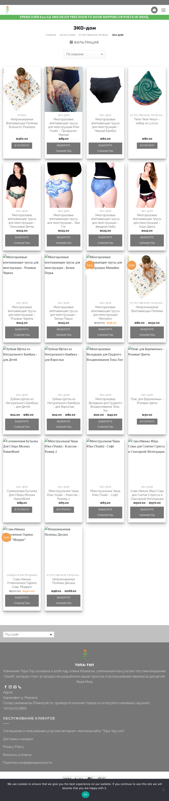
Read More (84, 682)
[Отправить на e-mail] (14, 687)
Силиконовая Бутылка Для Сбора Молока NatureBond (22, 494)
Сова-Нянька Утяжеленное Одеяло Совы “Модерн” (22, 583)
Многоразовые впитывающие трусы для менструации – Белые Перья (63, 312)
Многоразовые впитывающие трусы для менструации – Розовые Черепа (22, 312)
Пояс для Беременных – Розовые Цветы (147, 401)
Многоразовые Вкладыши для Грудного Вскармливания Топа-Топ (105, 404)
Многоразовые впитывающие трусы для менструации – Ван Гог (63, 220)
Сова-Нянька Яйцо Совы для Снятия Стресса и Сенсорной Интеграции (147, 494)
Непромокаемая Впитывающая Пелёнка (147, 309)
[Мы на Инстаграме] (10, 687)
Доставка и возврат (18, 739)
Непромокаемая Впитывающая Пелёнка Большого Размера (22, 123)
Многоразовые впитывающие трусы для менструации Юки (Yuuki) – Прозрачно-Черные (63, 126)
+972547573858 (14, 708)
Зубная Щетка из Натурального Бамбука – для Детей (22, 402)
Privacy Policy (13, 747)
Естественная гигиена (93, 35)
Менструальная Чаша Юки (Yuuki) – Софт (105, 493)
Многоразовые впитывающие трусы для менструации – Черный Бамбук (105, 124)
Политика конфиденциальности (27, 763)
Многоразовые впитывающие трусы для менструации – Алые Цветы (147, 220)
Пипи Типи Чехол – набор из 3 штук (147, 121)
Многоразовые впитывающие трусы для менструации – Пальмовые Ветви (22, 220)
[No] (163, 791)
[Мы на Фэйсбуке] (5, 687)
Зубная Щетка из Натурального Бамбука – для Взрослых (63, 402)
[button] (154, 10)
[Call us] (19, 687)
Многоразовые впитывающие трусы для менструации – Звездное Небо (105, 220)
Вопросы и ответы (17, 755)
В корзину (22, 145)
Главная (51, 35)
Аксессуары (67, 35)
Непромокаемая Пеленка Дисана (63, 581)
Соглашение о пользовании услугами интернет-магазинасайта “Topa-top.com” (64, 731)
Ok (85, 794)
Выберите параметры (64, 148)
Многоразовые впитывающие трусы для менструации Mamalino (105, 312)
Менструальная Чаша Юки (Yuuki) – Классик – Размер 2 (63, 494)
